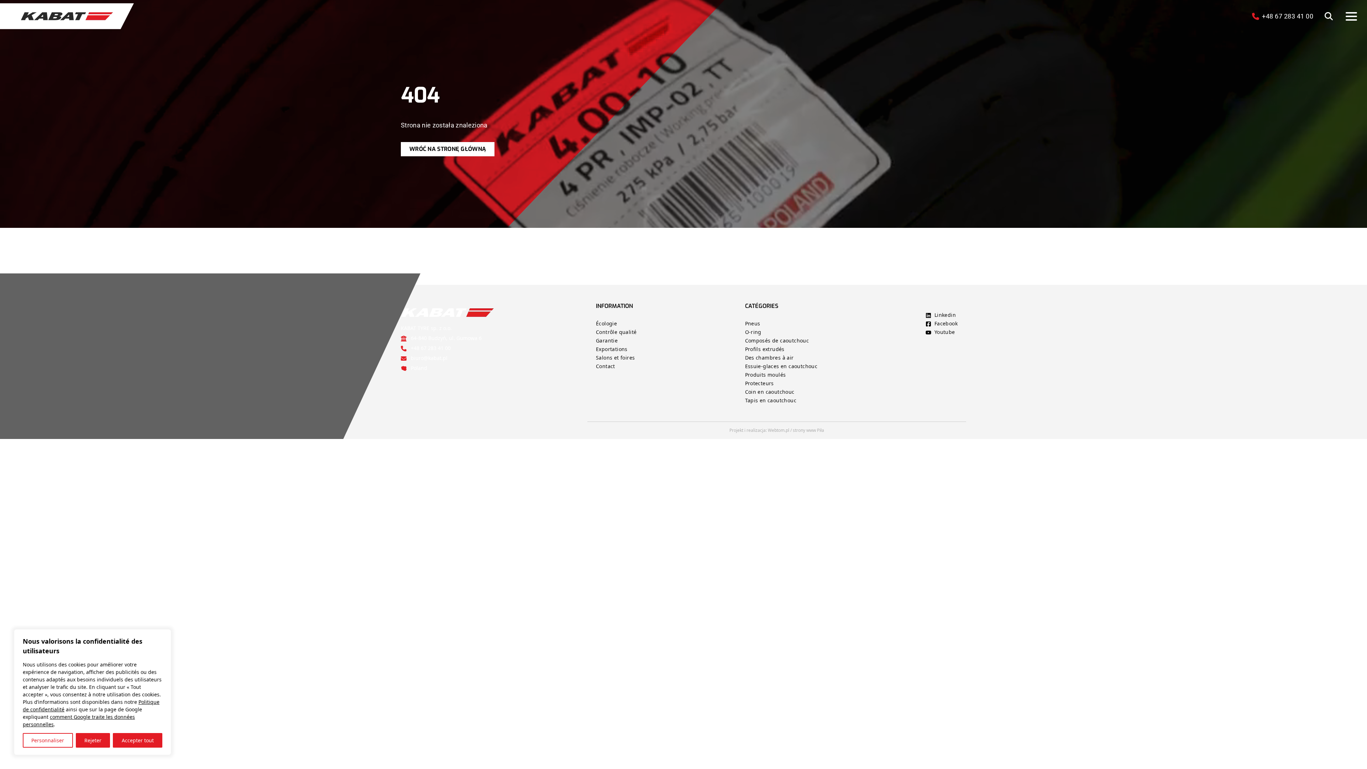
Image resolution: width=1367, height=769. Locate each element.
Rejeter (92, 740)
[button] (1329, 16)
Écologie (606, 323)
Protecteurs (759, 383)
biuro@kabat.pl (429, 358)
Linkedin (945, 315)
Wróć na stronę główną (447, 149)
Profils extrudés (765, 349)
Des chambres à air (769, 357)
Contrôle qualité (616, 332)
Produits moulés (765, 374)
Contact (605, 366)
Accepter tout (138, 740)
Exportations (612, 349)
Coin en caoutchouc (770, 391)
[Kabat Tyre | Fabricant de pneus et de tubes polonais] (67, 16)
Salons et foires (615, 357)
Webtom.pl (778, 430)
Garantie (607, 340)
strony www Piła (808, 430)
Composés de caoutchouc (777, 340)
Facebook (946, 323)
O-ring (753, 332)
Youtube (944, 332)
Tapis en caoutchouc (771, 400)
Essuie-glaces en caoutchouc (781, 366)
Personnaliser (47, 740)
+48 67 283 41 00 (431, 348)
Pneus (752, 323)
